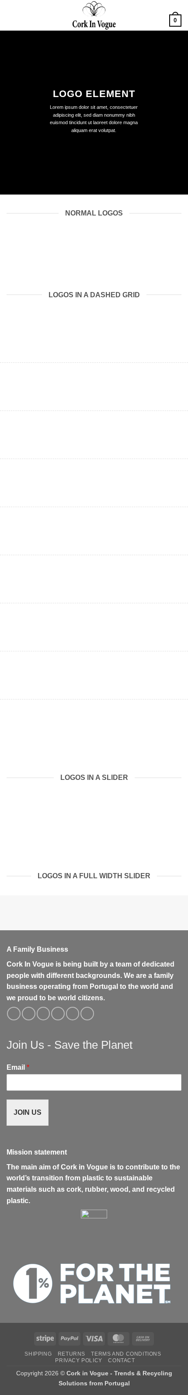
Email (18, 1067)
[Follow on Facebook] (14, 1013)
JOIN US (28, 1112)
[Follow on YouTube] (87, 1013)
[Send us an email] (58, 1013)
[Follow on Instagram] (28, 1013)
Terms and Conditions (126, 1354)
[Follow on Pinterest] (73, 1013)
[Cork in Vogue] (94, 15)
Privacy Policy (78, 1360)
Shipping (38, 1354)
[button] (12, 15)
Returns (71, 1354)
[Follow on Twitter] (43, 1013)
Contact (121, 1360)
